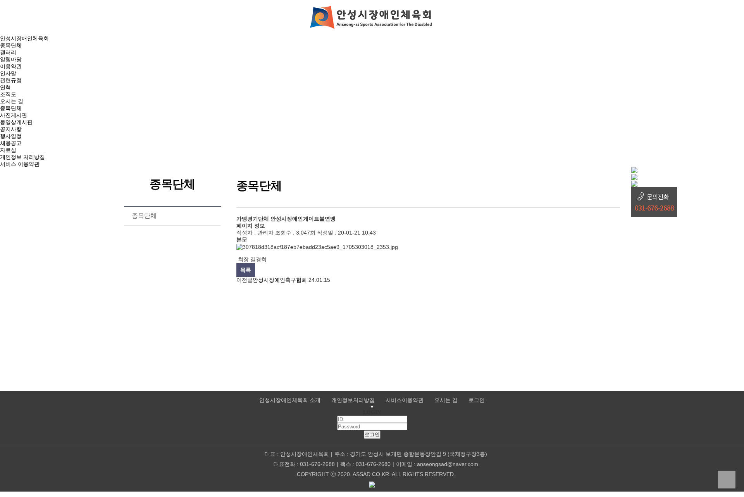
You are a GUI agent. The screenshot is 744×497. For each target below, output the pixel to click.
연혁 (5, 87)
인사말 (8, 73)
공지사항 (11, 129)
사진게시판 (13, 115)
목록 (245, 270)
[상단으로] (726, 479)
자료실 (8, 150)
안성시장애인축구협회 (280, 280)
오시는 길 (11, 101)
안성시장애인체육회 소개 (289, 400)
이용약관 (11, 66)
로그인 (476, 400)
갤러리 (8, 52)
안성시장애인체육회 (24, 38)
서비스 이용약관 (20, 164)
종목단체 (11, 45)
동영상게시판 (16, 122)
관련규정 (11, 80)
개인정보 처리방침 (22, 157)
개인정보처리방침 (353, 400)
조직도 (8, 94)
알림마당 (11, 59)
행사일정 (11, 136)
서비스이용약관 (405, 400)
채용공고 (11, 143)
